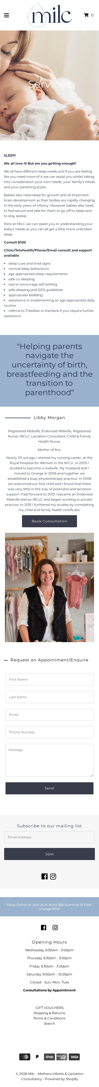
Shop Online (17, 905)
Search (49, 1023)
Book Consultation (49, 521)
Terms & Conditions (49, 1018)
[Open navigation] (6, 15)
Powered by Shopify (61, 1079)
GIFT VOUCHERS (49, 1008)
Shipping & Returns (49, 1013)
